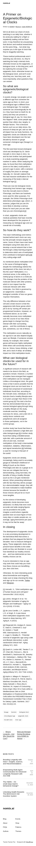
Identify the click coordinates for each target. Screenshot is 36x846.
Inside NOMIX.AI (27, 26)
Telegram (10, 583)
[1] (15, 182)
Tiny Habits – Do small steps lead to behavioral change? (10, 784)
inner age (18, 720)
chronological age (9, 716)
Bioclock (18, 26)
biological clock (24, 712)
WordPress (29, 842)
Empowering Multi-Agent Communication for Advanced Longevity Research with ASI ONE (14, 773)
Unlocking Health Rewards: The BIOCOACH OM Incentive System (13, 794)
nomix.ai (6, 3)
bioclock (13, 712)
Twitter (27, 580)
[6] (23, 448)
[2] (25, 211)
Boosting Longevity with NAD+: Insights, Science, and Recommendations (13, 762)
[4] (4, 625)
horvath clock (8, 720)
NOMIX (12, 26)
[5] (20, 433)
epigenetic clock (23, 716)
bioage (6, 712)
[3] (31, 255)
